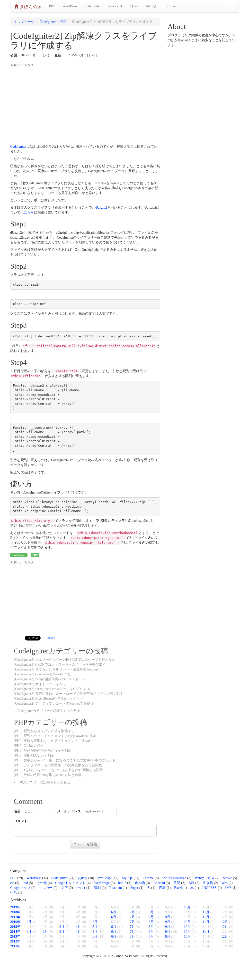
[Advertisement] (85, 104)
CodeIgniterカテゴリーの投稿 (61, 651)
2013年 (15, 936)
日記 (176, 883)
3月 (61, 927)
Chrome (170, 6)
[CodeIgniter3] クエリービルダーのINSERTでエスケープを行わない (64, 659)
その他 (41, 883)
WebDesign (102, 883)
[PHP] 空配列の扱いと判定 (34, 755)
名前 (17, 811)
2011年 (15, 946)
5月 (95, 922)
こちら (29, 212)
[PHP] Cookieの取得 (29, 745)
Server (227, 878)
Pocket (50, 638)
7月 (132, 912)
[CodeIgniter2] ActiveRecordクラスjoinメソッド (48, 698)
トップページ (24, 22)
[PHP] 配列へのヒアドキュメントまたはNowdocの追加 (55, 736)
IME (228, 888)
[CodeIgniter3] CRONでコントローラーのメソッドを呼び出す (60, 664)
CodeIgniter (92, 6)
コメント (20, 821)
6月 (113, 912)
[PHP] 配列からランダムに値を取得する (44, 731)
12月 (224, 922)
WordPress (69, 6)
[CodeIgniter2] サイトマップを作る (40, 684)
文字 (64, 888)
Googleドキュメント (70, 883)
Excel (178, 888)
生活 (13, 892)
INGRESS (209, 888)
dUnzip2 (101, 207)
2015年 (15, 927)
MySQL (151, 6)
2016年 (15, 922)
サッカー (46, 888)
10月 (187, 907)
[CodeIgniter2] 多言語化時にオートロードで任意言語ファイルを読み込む (69, 694)
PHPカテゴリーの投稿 (50, 722)
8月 (151, 912)
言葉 (162, 888)
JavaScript (115, 6)
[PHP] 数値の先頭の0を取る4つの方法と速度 (47, 775)
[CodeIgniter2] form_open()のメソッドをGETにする (52, 689)
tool (25, 883)
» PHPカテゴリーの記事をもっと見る (42, 782)
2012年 (15, 941)
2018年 (15, 912)
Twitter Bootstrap (174, 878)
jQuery (134, 6)
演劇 (97, 888)
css (12, 883)
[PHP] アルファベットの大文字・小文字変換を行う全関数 (58, 765)
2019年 (15, 907)
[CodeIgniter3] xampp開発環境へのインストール (49, 679)
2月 (45, 931)
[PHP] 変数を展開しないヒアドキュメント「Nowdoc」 (55, 741)
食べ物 (140, 883)
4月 (78, 927)
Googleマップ (20, 888)
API (191, 883)
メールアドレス (69, 811)
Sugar (134, 888)
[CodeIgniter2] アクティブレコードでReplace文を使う (54, 703)
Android (159, 883)
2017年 (15, 917)
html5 (122, 883)
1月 (28, 922)
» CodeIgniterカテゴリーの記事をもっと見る (47, 711)
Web (225, 883)
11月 (206, 912)
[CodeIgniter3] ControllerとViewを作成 (42, 674)
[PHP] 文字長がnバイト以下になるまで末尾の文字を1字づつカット (65, 760)
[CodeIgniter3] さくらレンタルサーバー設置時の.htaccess (56, 669)
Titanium (115, 888)
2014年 (15, 931)
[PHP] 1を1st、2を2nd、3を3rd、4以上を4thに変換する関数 (58, 770)
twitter (80, 888)
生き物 (208, 883)
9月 (167, 917)
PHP (52, 6)
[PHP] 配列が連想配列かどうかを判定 (42, 750)
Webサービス (204, 878)
